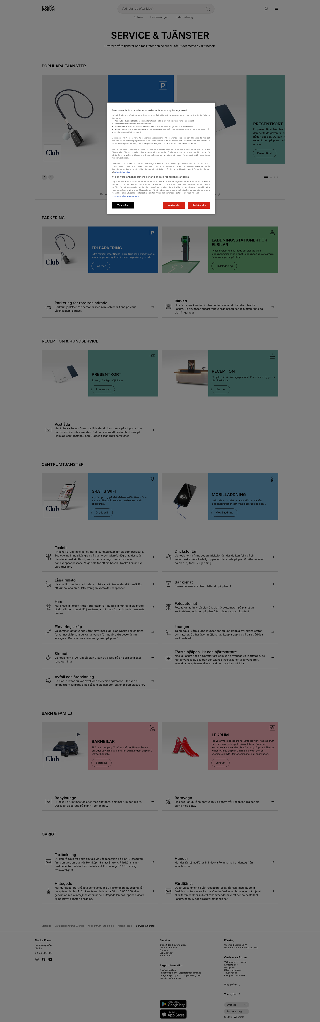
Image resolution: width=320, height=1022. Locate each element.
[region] (161, 158)
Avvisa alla (174, 205)
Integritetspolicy (122, 172)
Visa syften (123, 205)
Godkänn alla (199, 205)
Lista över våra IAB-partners (125, 196)
